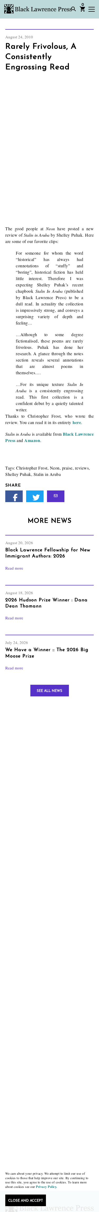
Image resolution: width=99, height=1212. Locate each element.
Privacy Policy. (46, 1186)
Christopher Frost (32, 468)
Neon (55, 468)
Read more (14, 568)
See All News (49, 691)
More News (50, 521)
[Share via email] (55, 496)
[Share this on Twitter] (35, 496)
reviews (82, 468)
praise (67, 468)
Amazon (32, 440)
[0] (82, 10)
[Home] (38, 8)
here (77, 422)
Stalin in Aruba (47, 474)
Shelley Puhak (18, 474)
